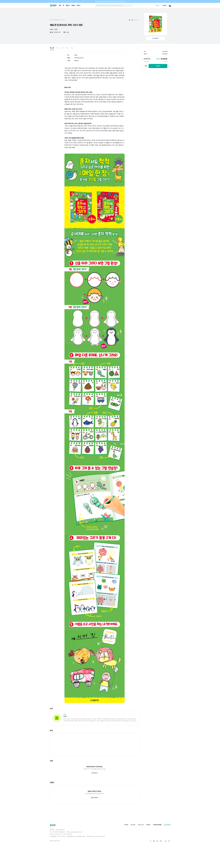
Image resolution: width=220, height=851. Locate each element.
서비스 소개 (140, 824)
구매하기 (158, 66)
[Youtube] (154, 841)
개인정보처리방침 (157, 824)
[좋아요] (146, 66)
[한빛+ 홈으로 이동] (53, 5)
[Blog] (161, 841)
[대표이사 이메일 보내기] (63, 829)
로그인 (157, 5)
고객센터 (126, 824)
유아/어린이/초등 (56, 20)
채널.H (68, 5)
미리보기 (156, 38)
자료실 (73, 5)
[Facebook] (157, 841)
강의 (60, 5)
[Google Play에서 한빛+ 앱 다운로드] (169, 841)
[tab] (52, 48)
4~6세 (63, 20)
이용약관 (148, 824)
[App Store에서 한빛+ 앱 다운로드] (166, 841)
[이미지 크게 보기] (155, 24)
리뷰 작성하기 (95, 773)
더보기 (78, 5)
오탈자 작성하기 (94, 797)
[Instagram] (150, 841)
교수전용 (164, 5)
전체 (51, 20)
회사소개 (133, 824)
